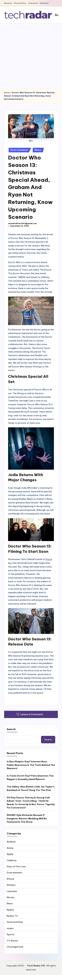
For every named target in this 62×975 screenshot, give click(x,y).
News (38, 150)
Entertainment (19, 150)
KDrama (11, 884)
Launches (12, 891)
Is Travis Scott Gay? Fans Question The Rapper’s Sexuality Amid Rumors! (30, 777)
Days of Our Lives (16, 866)
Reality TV (12, 915)
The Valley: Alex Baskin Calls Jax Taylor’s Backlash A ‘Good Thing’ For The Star (31, 788)
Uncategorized (15, 946)
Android (11, 841)
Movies (10, 897)
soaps (10, 928)
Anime (10, 847)
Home (7, 92)
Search (11, 729)
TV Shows (12, 940)
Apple (10, 854)
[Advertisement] (31, 56)
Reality (10, 909)
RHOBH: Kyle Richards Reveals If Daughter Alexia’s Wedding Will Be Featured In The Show (27, 818)
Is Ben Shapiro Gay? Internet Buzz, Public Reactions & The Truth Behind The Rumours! (31, 765)
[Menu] (56, 15)
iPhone (10, 878)
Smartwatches (15, 921)
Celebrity (12, 860)
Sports (10, 934)
